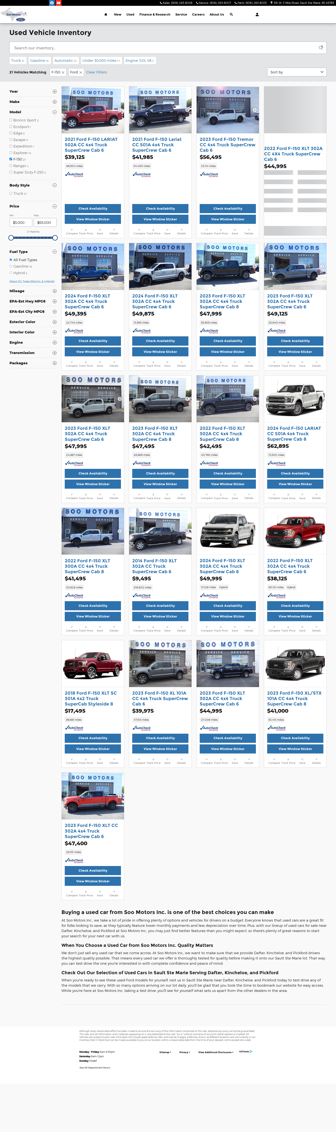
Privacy (183, 1052)
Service (181, 14)
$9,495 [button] (141, 578)
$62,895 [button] (278, 446)
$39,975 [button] (143, 710)
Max (36, 215)
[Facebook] (52, 3)
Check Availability (93, 208)
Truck (17, 60)
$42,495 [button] (211, 446)
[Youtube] (58, 3)
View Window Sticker (93, 219)
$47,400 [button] (76, 843)
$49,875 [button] (143, 313)
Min (12, 215)
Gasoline (39, 60)
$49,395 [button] (76, 313)
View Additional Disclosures (215, 1052)
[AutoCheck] (74, 174)
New (117, 14)
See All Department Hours (95, 1067)
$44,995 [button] (275, 166)
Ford (74, 72)
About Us (217, 14)
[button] (93, 166)
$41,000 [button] (277, 710)
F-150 (56, 72)
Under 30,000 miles (101, 60)
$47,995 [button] (211, 313)
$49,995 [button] (211, 578)
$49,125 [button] (277, 313)
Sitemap (164, 1052)
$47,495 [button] (143, 446)
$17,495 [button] (75, 710)
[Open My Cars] (256, 14)
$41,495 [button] (75, 578)
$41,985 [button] (142, 157)
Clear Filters (96, 72)
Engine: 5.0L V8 (140, 60)
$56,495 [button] (210, 157)
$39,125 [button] (75, 157)
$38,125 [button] (277, 578)
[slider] (11, 238)
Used (130, 14)
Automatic (65, 60)
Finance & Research (154, 14)
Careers (198, 14)
